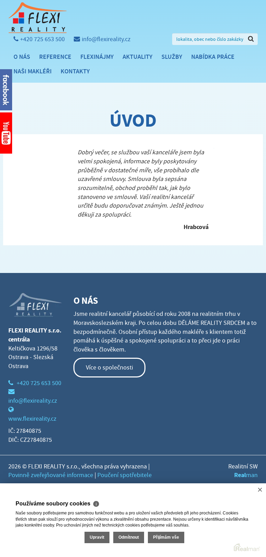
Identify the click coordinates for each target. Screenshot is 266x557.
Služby (171, 57)
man (246, 475)
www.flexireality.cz (32, 419)
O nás (22, 57)
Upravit (97, 537)
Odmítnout (128, 537)
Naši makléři (33, 71)
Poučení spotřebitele (124, 475)
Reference (55, 57)
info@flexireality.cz (106, 39)
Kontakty (75, 71)
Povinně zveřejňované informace (50, 475)
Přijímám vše (166, 537)
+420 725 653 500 (42, 39)
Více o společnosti (109, 368)
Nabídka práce (212, 57)
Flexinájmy (97, 57)
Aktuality (137, 57)
